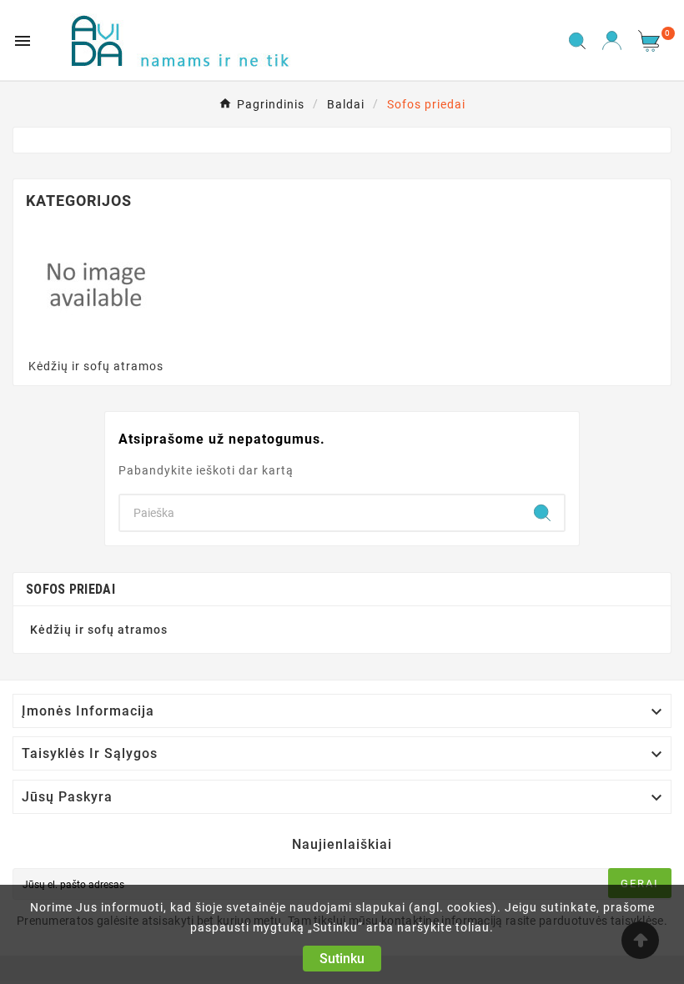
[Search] (542, 513)
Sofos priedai (70, 589)
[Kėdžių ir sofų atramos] (95, 283)
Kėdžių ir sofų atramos (95, 366)
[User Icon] (611, 40)
